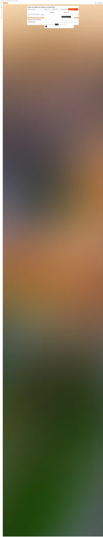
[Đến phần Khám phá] (1, 11)
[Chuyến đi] (1, 15)
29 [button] (55, 24)
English (17, 0)
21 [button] (60, 22)
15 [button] (62, 20)
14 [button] (60, 20)
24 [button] (46, 24)
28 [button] (60, 24)
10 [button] (46, 20)
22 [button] (55, 22)
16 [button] (57, 20)
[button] (102, 1)
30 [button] (57, 24)
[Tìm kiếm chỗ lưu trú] (1, 7)
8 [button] (62, 18)
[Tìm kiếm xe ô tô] (1, 9)
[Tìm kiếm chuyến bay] (1, 5)
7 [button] (60, 18)
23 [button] (57, 22)
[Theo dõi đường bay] (1, 13)
